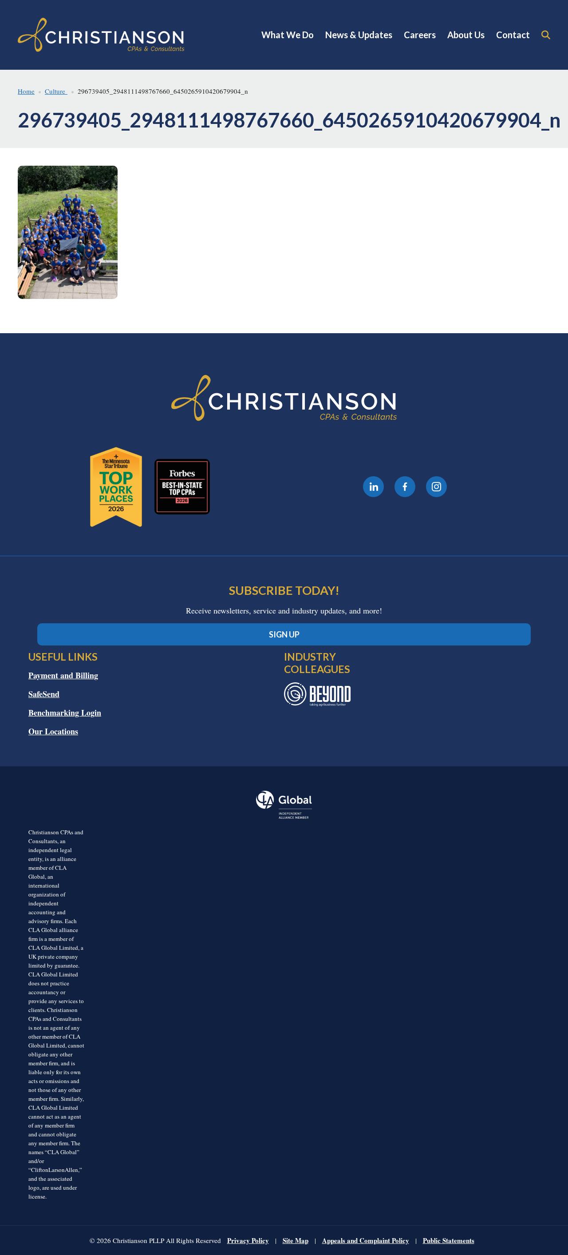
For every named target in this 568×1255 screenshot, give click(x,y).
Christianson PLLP (101, 35)
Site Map (295, 1240)
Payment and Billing (63, 675)
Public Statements (448, 1240)
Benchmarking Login (64, 712)
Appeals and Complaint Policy (365, 1240)
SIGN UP (284, 634)
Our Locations (53, 731)
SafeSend (43, 694)
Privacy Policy (248, 1240)
